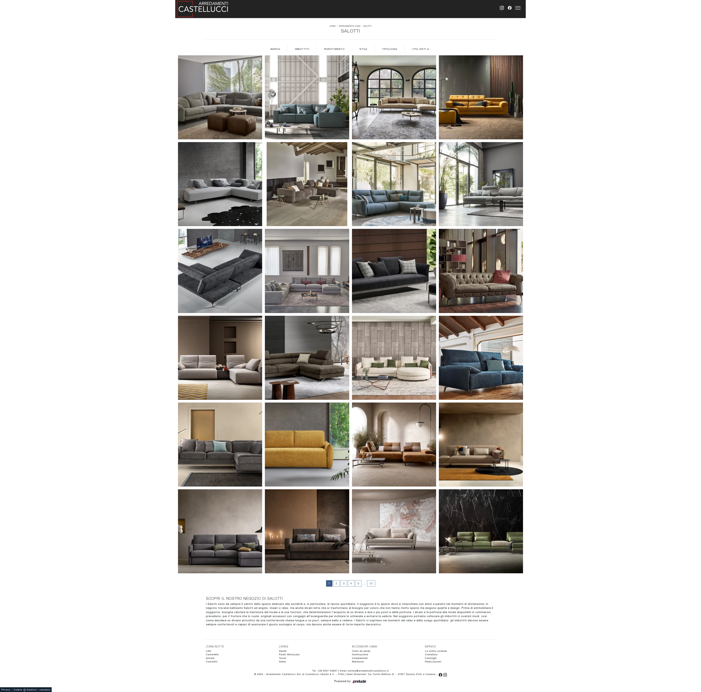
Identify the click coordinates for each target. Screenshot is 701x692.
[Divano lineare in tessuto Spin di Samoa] (481, 445)
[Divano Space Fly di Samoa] (220, 445)
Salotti (367, 26)
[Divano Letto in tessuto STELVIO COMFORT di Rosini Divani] (481, 358)
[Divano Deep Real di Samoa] (220, 358)
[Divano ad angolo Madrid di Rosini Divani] (394, 184)
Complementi (360, 658)
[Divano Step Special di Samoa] (481, 97)
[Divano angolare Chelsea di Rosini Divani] (220, 97)
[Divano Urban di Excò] (220, 184)
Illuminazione (360, 654)
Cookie (18, 689)
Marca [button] (275, 48)
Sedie (282, 661)
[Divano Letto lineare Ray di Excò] (307, 445)
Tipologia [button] (389, 48)
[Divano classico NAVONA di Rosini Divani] (481, 271)
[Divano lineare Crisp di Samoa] (394, 531)
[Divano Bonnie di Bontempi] (394, 358)
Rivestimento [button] (334, 48)
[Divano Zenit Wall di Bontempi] (307, 184)
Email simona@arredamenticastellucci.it (364, 670)
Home (333, 26)
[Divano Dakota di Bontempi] (394, 97)
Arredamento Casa (349, 26)
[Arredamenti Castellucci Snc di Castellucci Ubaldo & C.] (202, 8)
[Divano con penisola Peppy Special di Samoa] (481, 531)
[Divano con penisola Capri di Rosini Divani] (481, 184)
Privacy (5, 689)
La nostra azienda (436, 651)
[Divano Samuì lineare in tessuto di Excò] (394, 271)
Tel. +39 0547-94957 (325, 670)
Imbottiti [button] (302, 48)
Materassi (358, 661)
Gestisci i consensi (38, 689)
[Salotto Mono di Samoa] (307, 97)
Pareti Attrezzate (289, 654)
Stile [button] (363, 48)
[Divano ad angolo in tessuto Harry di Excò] (307, 358)
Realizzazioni (433, 661)
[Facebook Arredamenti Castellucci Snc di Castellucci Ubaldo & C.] (441, 674)
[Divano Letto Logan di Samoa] (220, 531)
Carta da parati (361, 651)
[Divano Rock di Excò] (220, 271)
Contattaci (431, 654)
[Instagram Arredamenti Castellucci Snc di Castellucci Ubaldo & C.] (445, 674)
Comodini (212, 661)
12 (371, 583)
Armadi (210, 658)
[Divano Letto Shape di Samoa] (307, 531)
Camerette (212, 654)
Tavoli (282, 658)
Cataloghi (431, 658)
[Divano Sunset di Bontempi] (307, 271)
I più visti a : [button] (421, 48)
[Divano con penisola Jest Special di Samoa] (394, 445)
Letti (208, 651)
